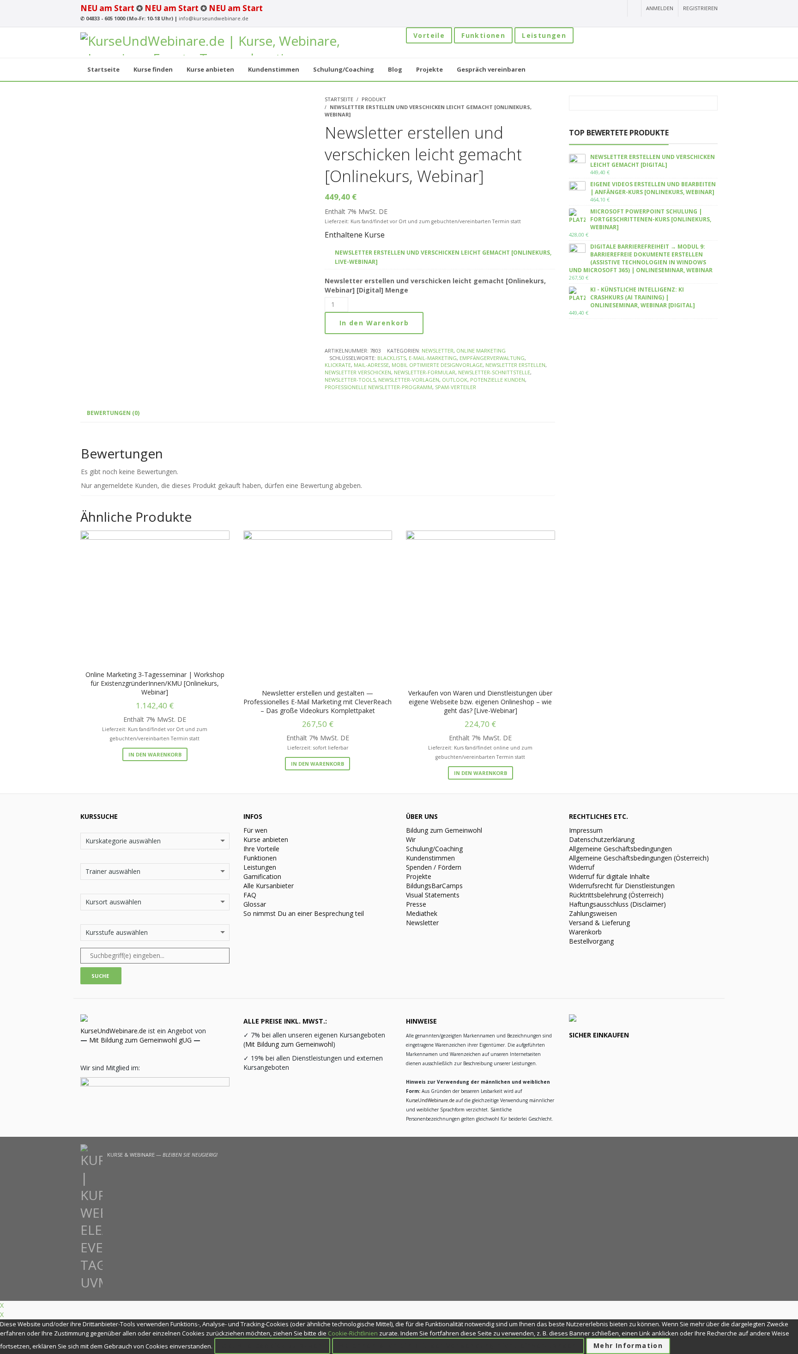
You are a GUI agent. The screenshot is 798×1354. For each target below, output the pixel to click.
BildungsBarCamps (434, 885)
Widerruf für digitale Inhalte (609, 876)
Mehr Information (628, 1345)
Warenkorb (585, 931)
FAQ (249, 894)
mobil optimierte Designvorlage (437, 364)
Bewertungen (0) (113, 413)
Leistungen (544, 35)
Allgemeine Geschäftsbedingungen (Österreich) (639, 858)
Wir (411, 839)
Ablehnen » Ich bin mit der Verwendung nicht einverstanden (458, 1345)
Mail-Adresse (371, 364)
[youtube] (551, 8)
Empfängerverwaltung (492, 357)
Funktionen (483, 35)
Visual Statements (432, 894)
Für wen (255, 830)
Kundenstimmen (430, 858)
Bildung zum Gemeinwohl (444, 830)
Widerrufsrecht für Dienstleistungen (622, 885)
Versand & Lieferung (599, 922)
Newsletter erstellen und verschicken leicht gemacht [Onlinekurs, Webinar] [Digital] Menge (435, 285)
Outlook (454, 379)
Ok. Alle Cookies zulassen (272, 1345)
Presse (416, 904)
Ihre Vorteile (261, 848)
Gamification (262, 876)
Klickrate (338, 364)
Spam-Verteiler (455, 387)
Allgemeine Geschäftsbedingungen (620, 848)
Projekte (418, 876)
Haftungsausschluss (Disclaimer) (617, 904)
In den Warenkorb (374, 322)
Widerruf (581, 867)
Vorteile (429, 35)
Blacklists (391, 357)
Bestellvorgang (591, 941)
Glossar (254, 904)
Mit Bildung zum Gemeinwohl (289, 1044)
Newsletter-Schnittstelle (494, 372)
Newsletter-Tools (350, 379)
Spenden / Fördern (433, 867)
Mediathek (421, 913)
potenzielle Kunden (497, 379)
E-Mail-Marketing (433, 357)
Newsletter (437, 350)
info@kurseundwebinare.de (213, 18)
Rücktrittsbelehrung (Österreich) (616, 894)
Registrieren (700, 8)
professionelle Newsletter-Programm (378, 387)
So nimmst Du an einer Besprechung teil (303, 913)
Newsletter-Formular (424, 372)
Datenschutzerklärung (602, 839)
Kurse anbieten (265, 839)
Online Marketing (481, 350)
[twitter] (601, 8)
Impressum (586, 830)
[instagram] (567, 8)
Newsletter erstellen (515, 364)
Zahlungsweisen (593, 913)
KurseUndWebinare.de (113, 1030)
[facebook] (584, 8)
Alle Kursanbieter (268, 885)
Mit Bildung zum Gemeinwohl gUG (140, 1040)
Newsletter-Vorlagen (408, 379)
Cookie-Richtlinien (353, 1333)
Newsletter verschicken (358, 372)
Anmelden (659, 8)
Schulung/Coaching (434, 848)
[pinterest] (617, 8)
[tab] (113, 412)
